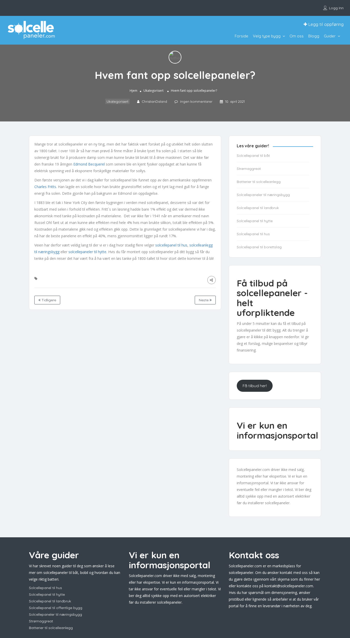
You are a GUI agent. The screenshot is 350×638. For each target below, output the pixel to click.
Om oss (297, 36)
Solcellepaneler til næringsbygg (263, 194)
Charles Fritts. (45, 186)
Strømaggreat (249, 168)
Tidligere (48, 300)
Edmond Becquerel (89, 164)
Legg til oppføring (325, 24)
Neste (204, 300)
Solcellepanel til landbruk (258, 207)
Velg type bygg (267, 36)
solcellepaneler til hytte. (87, 251)
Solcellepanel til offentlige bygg (55, 607)
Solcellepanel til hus (253, 234)
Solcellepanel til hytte (255, 221)
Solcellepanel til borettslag (259, 247)
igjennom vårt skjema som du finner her (286, 579)
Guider (330, 36)
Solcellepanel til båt (253, 155)
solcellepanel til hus (171, 245)
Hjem (133, 91)
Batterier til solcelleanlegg (259, 181)
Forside (241, 36)
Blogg (313, 36)
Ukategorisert (153, 91)
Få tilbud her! (255, 385)
